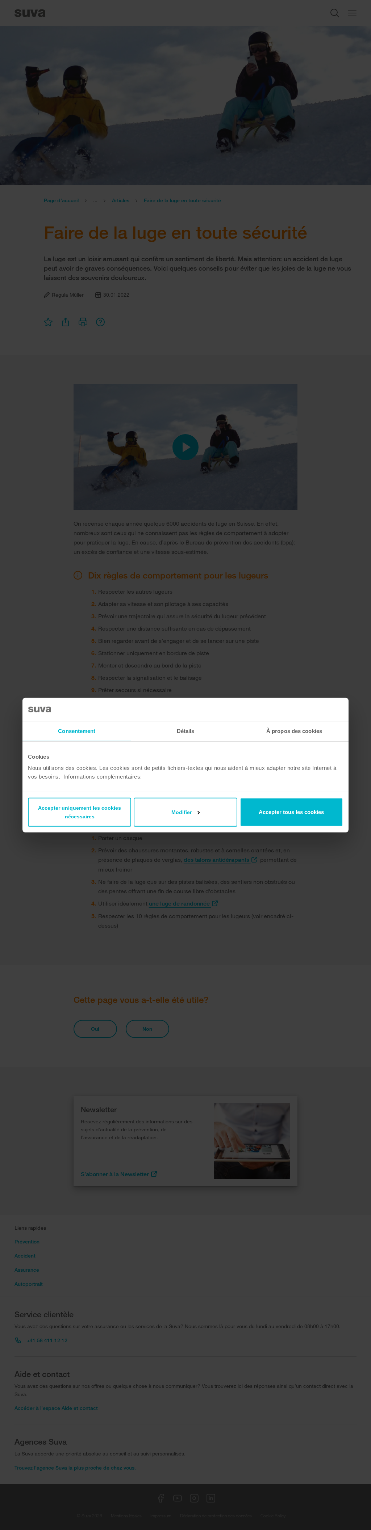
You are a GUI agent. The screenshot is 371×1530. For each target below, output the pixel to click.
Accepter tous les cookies (291, 812)
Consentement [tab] (76, 731)
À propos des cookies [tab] (294, 731)
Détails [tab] (186, 731)
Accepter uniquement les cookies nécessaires (79, 812)
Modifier (181, 812)
